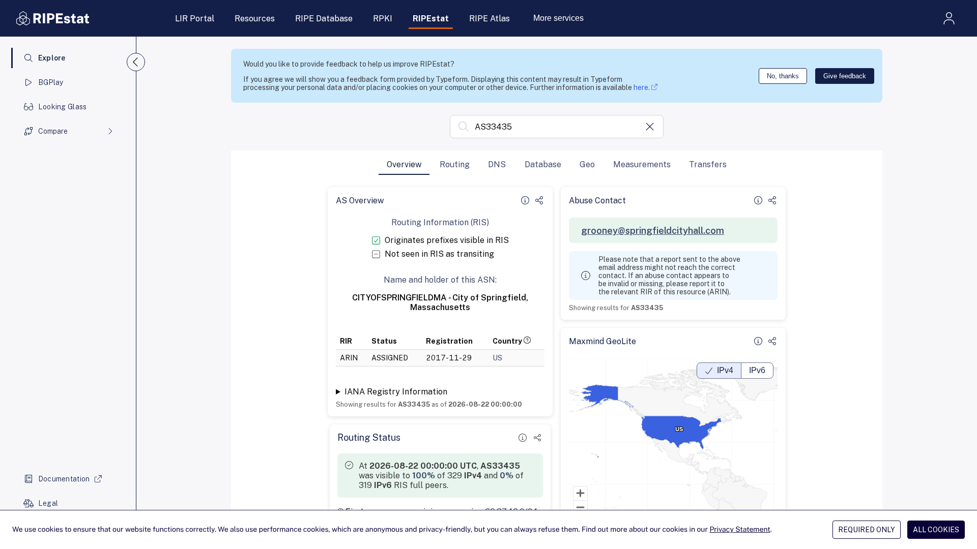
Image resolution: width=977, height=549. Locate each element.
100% (423, 475)
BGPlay (51, 82)
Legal (48, 503)
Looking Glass (62, 107)
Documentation (64, 479)
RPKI (382, 18)
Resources (255, 18)
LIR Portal (194, 18)
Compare (53, 131)
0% (506, 475)
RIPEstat (431, 18)
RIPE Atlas (489, 18)
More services (558, 18)
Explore (52, 58)
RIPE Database (324, 18)
